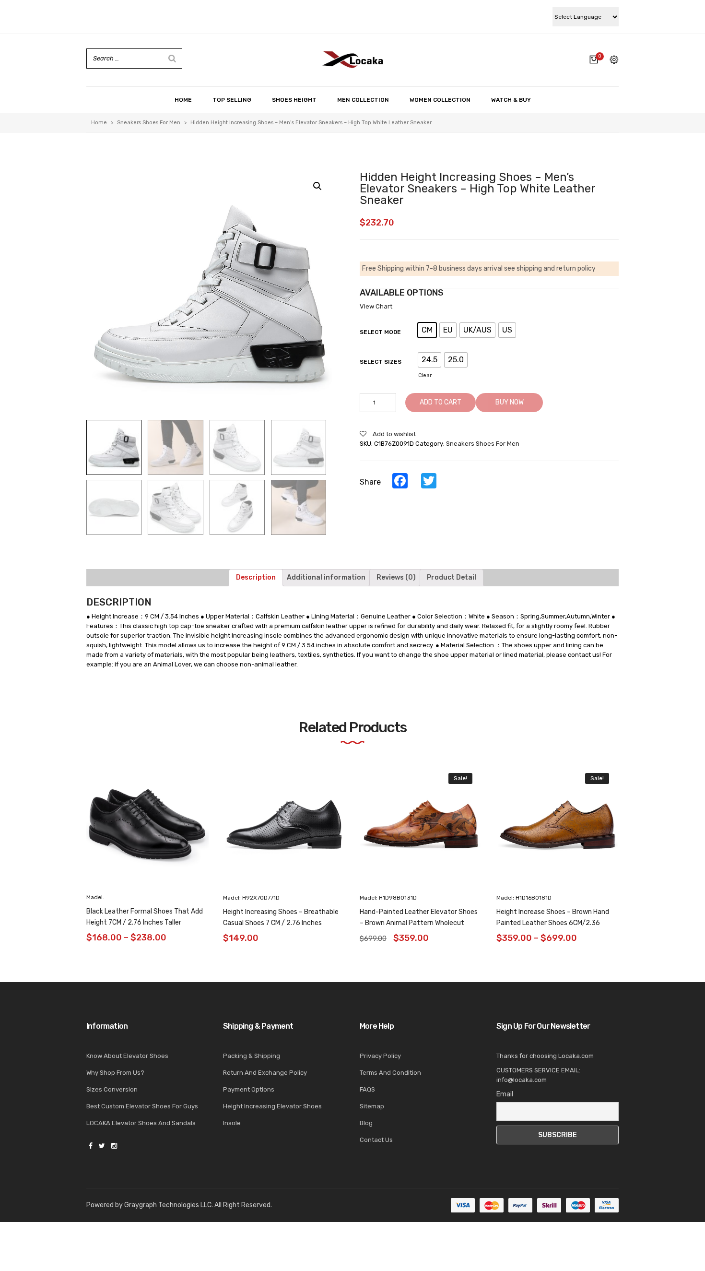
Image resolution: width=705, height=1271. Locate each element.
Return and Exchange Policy (265, 1072)
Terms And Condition (390, 1072)
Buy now (509, 402)
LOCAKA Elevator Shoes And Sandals (141, 1123)
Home (183, 99)
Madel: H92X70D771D (251, 897)
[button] (636, 832)
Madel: (95, 897)
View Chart (376, 306)
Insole (232, 1123)
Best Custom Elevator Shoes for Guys (142, 1106)
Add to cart (440, 402)
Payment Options (248, 1089)
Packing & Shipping (251, 1055)
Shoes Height (294, 99)
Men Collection (363, 99)
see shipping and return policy (550, 268)
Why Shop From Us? (115, 1072)
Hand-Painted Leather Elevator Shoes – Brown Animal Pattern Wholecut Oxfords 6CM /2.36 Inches (419, 923)
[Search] (172, 58)
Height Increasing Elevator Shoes (272, 1106)
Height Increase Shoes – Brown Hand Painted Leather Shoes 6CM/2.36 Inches (552, 923)
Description (256, 577)
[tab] (256, 577)
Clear (425, 375)
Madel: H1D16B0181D (524, 897)
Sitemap (372, 1106)
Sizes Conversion (112, 1089)
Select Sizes (380, 361)
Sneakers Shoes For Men (148, 122)
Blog (366, 1123)
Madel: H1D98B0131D (388, 897)
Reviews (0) (396, 577)
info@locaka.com (521, 1079)
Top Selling (231, 99)
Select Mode (380, 332)
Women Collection (440, 99)
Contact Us (376, 1139)
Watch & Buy (511, 99)
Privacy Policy (380, 1055)
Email (504, 1094)
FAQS (367, 1089)
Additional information (326, 577)
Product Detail (451, 577)
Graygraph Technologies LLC (168, 1205)
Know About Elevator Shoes (127, 1055)
